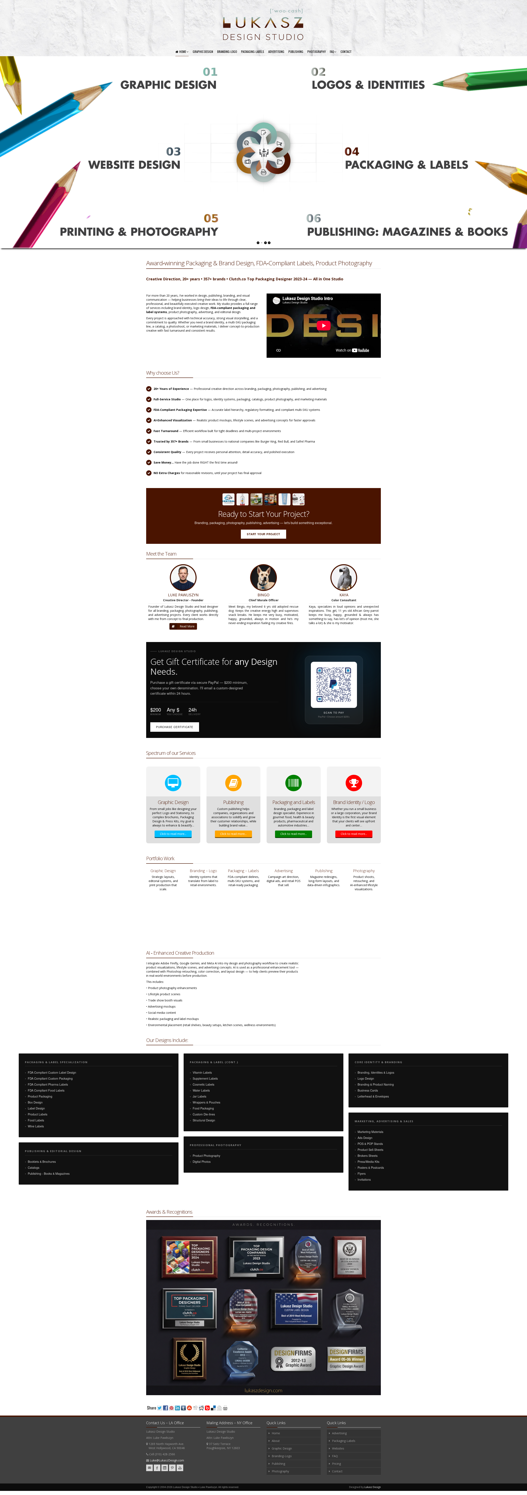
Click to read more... (173, 834)
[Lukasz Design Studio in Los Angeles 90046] (263, 25)
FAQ (332, 51)
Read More (187, 626)
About (276, 1441)
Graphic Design (203, 51)
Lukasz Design (372, 1487)
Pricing (336, 1464)
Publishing (295, 51)
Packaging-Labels (252, 51)
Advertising (276, 51)
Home (182, 51)
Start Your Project (263, 534)
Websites (338, 1448)
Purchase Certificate (174, 727)
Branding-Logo (227, 51)
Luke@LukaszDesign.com (167, 1460)
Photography (316, 51)
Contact (346, 51)
